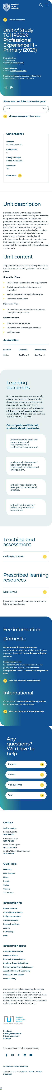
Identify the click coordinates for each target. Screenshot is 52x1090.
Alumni (6, 928)
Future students (10, 908)
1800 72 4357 (8, 841)
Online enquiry (9, 828)
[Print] (11, 87)
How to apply (9, 873)
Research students (11, 924)
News (5, 877)
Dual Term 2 (10, 592)
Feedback (7, 1031)
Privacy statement (11, 1036)
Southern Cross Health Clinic (15, 963)
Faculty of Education (18, 71)
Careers (6, 889)
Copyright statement (12, 1033)
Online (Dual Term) (13, 557)
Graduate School (10, 955)
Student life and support (13, 975)
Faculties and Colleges (13, 951)
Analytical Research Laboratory (16, 971)
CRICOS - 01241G (27, 1072)
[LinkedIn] (25, 1055)
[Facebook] (6, 1055)
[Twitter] (19, 1055)
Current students (10, 920)
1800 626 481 (8, 834)
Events (6, 881)
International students (12, 912)
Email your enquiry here (14, 63)
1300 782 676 (8, 854)
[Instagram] (12, 1055)
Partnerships (8, 932)
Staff (5, 936)
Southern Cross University (16, 1066)
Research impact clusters (14, 959)
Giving (6, 885)
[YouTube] (31, 1055)
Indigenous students (12, 916)
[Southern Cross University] (11, 7)
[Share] (6, 87)
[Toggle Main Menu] (47, 5)
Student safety (9, 979)
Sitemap (7, 1038)
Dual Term (23, 355)
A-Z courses (8, 893)
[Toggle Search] (41, 5)
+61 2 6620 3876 (10, 847)
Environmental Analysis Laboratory (18, 967)
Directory (7, 869)
